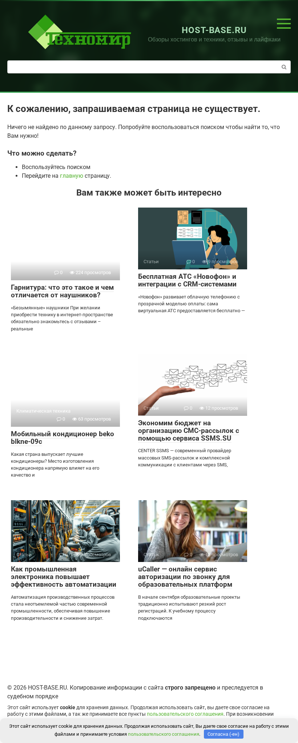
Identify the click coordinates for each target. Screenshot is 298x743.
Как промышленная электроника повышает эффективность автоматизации (63, 577)
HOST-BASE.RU (214, 30)
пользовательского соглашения (185, 714)
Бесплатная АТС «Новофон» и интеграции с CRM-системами (187, 280)
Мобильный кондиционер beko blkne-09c (62, 438)
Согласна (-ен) (223, 734)
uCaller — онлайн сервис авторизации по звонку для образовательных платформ (185, 577)
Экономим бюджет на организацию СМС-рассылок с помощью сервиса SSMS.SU (188, 430)
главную (71, 175)
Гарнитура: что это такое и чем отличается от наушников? (62, 291)
